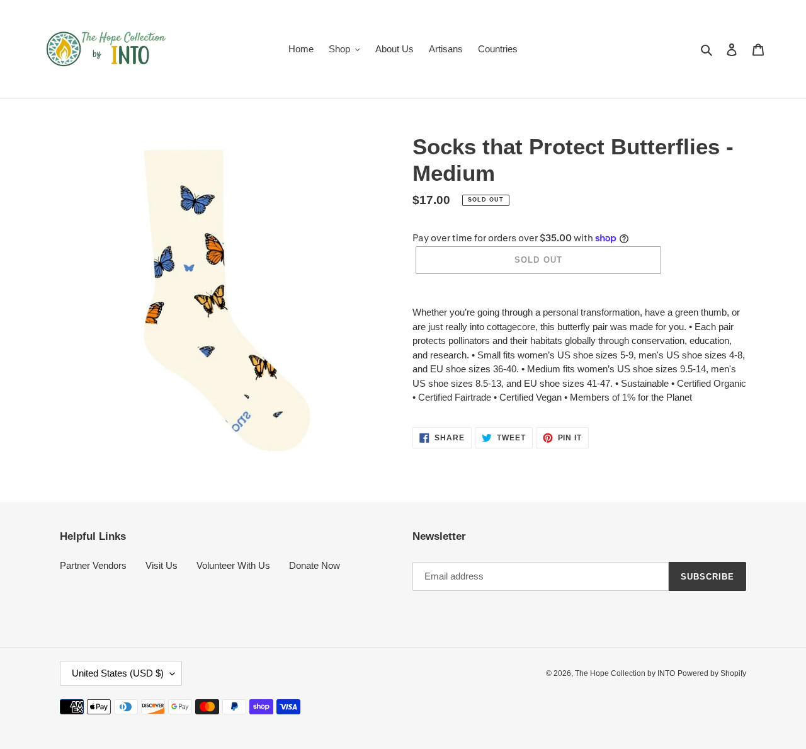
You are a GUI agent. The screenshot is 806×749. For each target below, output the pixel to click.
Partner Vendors (93, 565)
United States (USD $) (118, 673)
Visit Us (161, 565)
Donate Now (314, 565)
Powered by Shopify (712, 673)
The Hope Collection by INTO (625, 673)
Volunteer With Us (233, 565)
